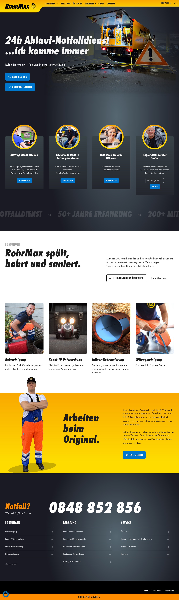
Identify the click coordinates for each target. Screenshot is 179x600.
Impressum (169, 590)
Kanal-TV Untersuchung (14, 539)
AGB (146, 590)
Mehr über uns (158, 278)
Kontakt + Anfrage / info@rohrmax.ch (136, 539)
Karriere (111, 3)
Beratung (65, 3)
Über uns (77, 3)
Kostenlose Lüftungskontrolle (74, 539)
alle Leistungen (11, 564)
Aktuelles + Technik (94, 3)
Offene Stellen (134, 455)
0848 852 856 (95, 507)
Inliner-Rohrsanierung (14, 546)
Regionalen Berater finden (73, 554)
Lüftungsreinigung (12, 554)
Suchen (155, 186)
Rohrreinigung (11, 531)
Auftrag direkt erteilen (72, 561)
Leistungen (50, 3)
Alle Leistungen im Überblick (126, 278)
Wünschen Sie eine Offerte (74, 546)
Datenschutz (156, 590)
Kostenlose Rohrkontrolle (73, 531)
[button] (6, 594)
